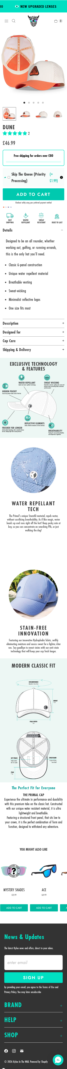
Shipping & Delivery (17, 349)
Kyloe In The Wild (21, 1062)
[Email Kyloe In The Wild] (24, 1051)
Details (8, 230)
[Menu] (6, 21)
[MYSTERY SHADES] (14, 871)
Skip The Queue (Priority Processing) (28, 177)
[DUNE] (33, 63)
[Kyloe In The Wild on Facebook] (8, 1051)
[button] (15, 133)
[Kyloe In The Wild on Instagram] (16, 1051)
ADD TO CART (14, 908)
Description (10, 323)
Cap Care (9, 340)
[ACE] (44, 871)
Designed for (12, 332)
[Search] (13, 21)
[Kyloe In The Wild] (33, 21)
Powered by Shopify (39, 1062)
